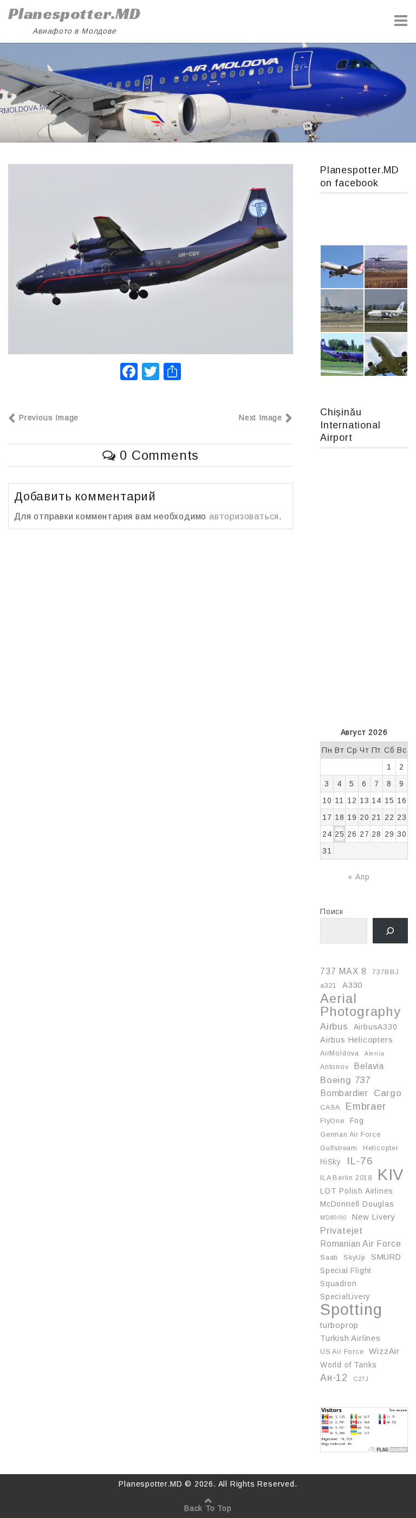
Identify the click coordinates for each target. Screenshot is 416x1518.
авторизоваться (244, 516)
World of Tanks (348, 1364)
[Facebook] (129, 373)
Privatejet (341, 1230)
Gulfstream (339, 1148)
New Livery (373, 1217)
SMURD (386, 1257)
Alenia (375, 1053)
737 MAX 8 (343, 971)
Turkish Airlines (350, 1338)
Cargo (388, 1093)
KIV (391, 1174)
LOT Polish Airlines (356, 1191)
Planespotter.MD (74, 13)
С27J (361, 1379)
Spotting (351, 1309)
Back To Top (208, 1508)
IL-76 (360, 1161)
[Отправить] (172, 373)
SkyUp (354, 1257)
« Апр (358, 876)
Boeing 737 (345, 1080)
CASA (330, 1107)
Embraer (366, 1106)
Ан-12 (334, 1377)
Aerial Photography (360, 1005)
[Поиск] (390, 930)
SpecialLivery (345, 1296)
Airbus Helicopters (356, 1039)
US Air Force (342, 1352)
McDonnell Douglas (357, 1204)
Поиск (331, 911)
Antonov (334, 1067)
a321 (328, 985)
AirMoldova (339, 1053)
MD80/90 (333, 1217)
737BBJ (385, 972)
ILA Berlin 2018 (346, 1178)
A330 (352, 985)
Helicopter (381, 1148)
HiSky (330, 1161)
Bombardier (344, 1093)
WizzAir (384, 1351)
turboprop (339, 1325)
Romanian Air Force (360, 1243)
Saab (329, 1257)
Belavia (369, 1066)
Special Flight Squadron (346, 1277)
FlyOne (332, 1121)
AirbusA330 (376, 1026)
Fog (357, 1120)
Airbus (334, 1026)
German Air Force (350, 1134)
